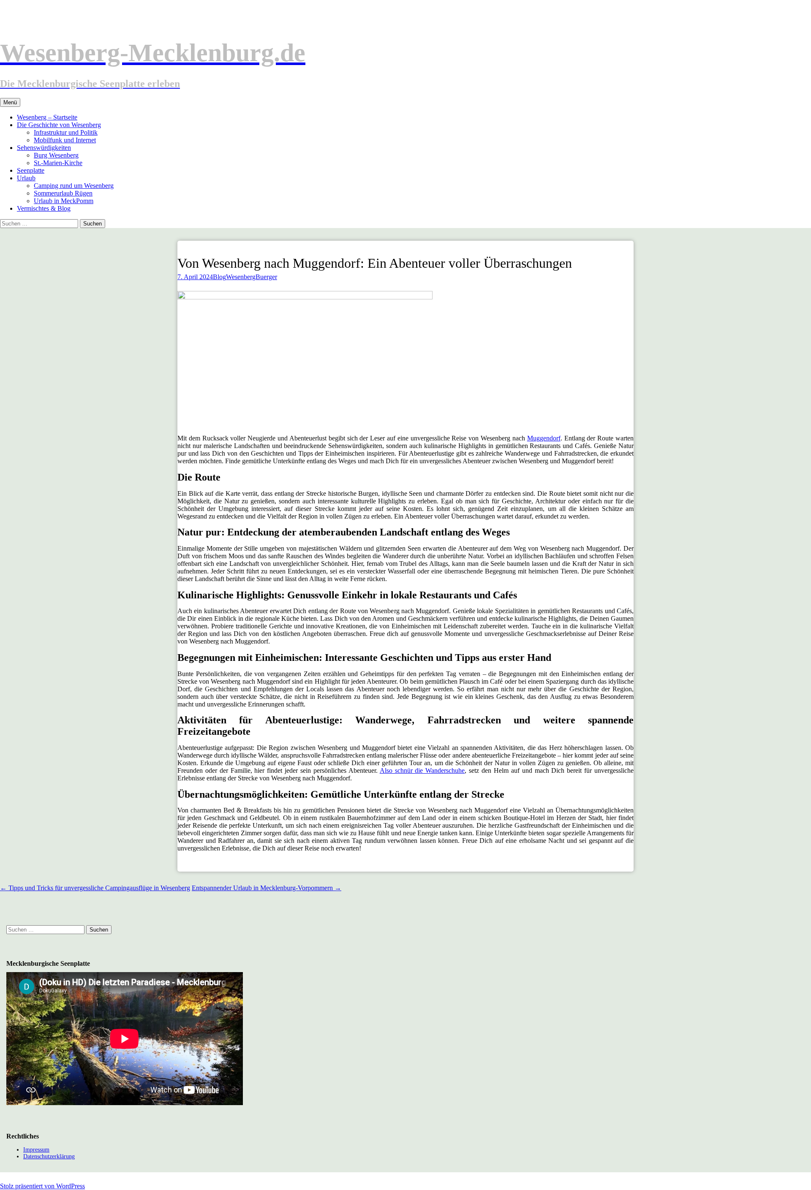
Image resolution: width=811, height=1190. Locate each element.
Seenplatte (30, 170)
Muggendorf (544, 438)
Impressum (36, 1150)
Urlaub (26, 178)
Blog (219, 276)
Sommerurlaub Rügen (63, 193)
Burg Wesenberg (56, 155)
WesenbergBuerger (251, 276)
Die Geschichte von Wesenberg (59, 124)
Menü (10, 102)
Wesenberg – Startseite (47, 117)
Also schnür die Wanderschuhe (422, 770)
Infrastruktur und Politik (66, 132)
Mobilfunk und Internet (65, 140)
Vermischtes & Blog (44, 208)
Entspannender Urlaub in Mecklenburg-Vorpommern (266, 887)
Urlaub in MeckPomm (63, 200)
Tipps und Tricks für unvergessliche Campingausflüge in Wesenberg (95, 887)
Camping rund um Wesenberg (74, 185)
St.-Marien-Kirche (58, 162)
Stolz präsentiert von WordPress (42, 1186)
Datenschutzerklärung (49, 1156)
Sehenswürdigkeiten (44, 147)
